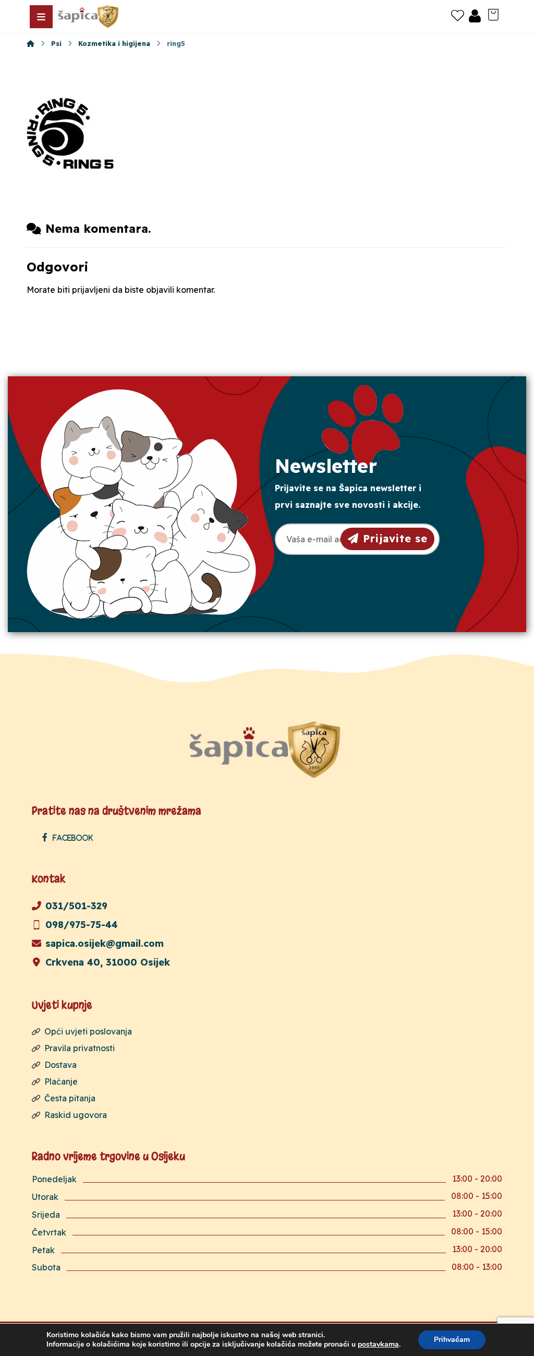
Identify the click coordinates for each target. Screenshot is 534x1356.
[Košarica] (493, 13)
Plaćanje (61, 1081)
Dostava (60, 1065)
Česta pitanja (69, 1098)
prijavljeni (91, 289)
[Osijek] (89, 16)
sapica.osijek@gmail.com (104, 943)
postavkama (378, 1344)
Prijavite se (395, 538)
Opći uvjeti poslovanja (88, 1031)
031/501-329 (76, 906)
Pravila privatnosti (79, 1048)
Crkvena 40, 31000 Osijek (107, 962)
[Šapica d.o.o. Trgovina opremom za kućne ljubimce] (30, 43)
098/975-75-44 (81, 925)
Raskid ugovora (75, 1115)
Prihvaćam (452, 1340)
